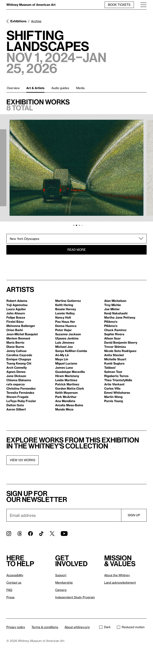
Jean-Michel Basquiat (22, 334)
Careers (61, 590)
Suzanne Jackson (68, 334)
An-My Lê (62, 355)
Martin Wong (113, 397)
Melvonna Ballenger (20, 326)
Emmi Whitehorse (117, 392)
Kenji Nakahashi (116, 313)
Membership (64, 582)
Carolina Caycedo (19, 355)
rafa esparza (15, 384)
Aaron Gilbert (16, 409)
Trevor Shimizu (115, 346)
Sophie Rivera (114, 334)
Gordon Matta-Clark (69, 388)
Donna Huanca (65, 326)
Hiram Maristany (67, 376)
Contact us (13, 582)
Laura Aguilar (16, 309)
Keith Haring (64, 305)
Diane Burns (15, 346)
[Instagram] (8, 533)
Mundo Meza (64, 409)
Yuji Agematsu (16, 305)
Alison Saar (112, 338)
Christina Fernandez (21, 388)
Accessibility (14, 575)
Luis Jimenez (64, 342)
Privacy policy (15, 627)
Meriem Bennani (18, 338)
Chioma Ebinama (18, 380)
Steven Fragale (17, 397)
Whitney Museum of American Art (31, 4)
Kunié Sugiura (114, 363)
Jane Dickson (16, 376)
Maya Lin (61, 359)
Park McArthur (65, 397)
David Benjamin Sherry (120, 342)
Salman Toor (113, 371)
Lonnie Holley (65, 313)
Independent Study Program (75, 597)
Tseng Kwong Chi (18, 363)
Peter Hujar (63, 330)
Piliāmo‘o (110, 321)
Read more (76, 249)
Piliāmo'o (110, 326)
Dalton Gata (15, 405)
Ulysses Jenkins (66, 338)
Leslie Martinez (66, 380)
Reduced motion (133, 627)
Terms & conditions (44, 627)
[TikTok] (41, 533)
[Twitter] (52, 533)
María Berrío (15, 342)
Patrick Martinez (67, 384)
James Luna (64, 367)
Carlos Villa (112, 388)
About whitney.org (77, 627)
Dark (107, 627)
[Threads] (19, 533)
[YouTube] (64, 533)
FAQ (9, 590)
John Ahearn (15, 313)
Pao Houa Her (65, 321)
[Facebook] (30, 533)
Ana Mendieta (65, 401)
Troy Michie (112, 305)
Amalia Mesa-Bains (69, 405)
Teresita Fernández (20, 392)
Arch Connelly (16, 367)
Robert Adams (16, 300)
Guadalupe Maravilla (70, 371)
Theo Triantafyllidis (118, 380)
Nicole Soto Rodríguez (120, 351)
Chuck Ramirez (115, 330)
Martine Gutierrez (68, 300)
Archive (36, 21)
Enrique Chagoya (18, 359)
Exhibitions (18, 21)
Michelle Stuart (115, 359)
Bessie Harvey (65, 309)
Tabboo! (110, 367)
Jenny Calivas (16, 351)
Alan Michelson (115, 300)
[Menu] (143, 4)
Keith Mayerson (66, 392)
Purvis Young (113, 401)
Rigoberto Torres (116, 376)
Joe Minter (112, 309)
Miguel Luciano (66, 363)
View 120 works (22, 460)
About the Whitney (117, 575)
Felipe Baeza (15, 317)
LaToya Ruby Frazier (21, 401)
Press (10, 597)
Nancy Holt (63, 317)
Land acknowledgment (120, 582)
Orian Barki (14, 330)
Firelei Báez (15, 321)
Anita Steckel (114, 355)
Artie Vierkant (114, 384)
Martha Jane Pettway (119, 317)
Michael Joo (64, 346)
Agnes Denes (16, 371)
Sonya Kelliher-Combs (71, 351)
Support (60, 575)
